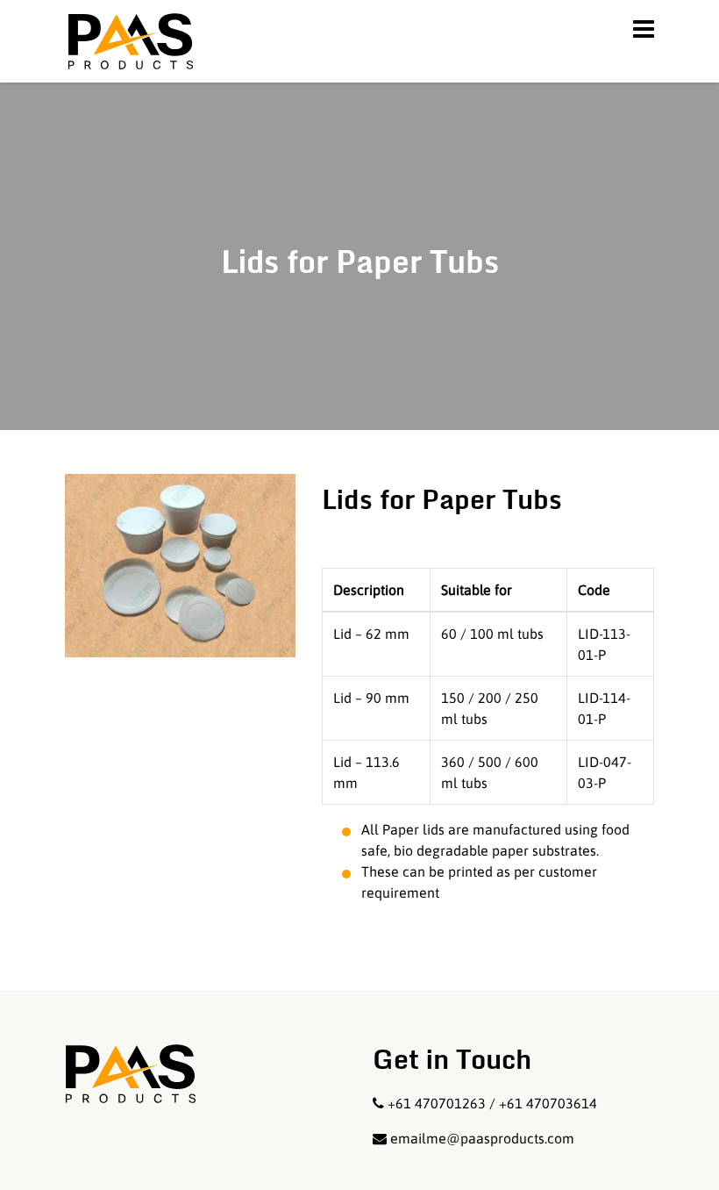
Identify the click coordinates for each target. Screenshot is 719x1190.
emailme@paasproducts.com (482, 1138)
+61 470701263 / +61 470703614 (492, 1103)
